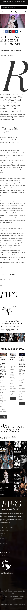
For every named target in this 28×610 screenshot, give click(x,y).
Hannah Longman (2, 382)
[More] (20, 31)
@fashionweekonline (12, 329)
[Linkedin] (16, 31)
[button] (2, 12)
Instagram (6, 555)
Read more (3, 417)
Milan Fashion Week (6, 280)
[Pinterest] (13, 31)
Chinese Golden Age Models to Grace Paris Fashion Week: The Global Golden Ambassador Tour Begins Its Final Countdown (3, 368)
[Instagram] (2, 555)
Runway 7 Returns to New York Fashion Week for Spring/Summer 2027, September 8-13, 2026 (22, 365)
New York (22, 373)
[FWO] (7, 310)
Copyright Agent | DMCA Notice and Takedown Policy (12, 590)
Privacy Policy (13, 599)
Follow (22, 330)
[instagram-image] (4, 337)
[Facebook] (6, 31)
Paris (1, 380)
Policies (2, 591)
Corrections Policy (8, 591)
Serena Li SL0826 (12, 358)
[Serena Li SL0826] (13, 354)
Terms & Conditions (18, 598)
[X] (10, 31)
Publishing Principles (17, 591)
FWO (15, 306)
